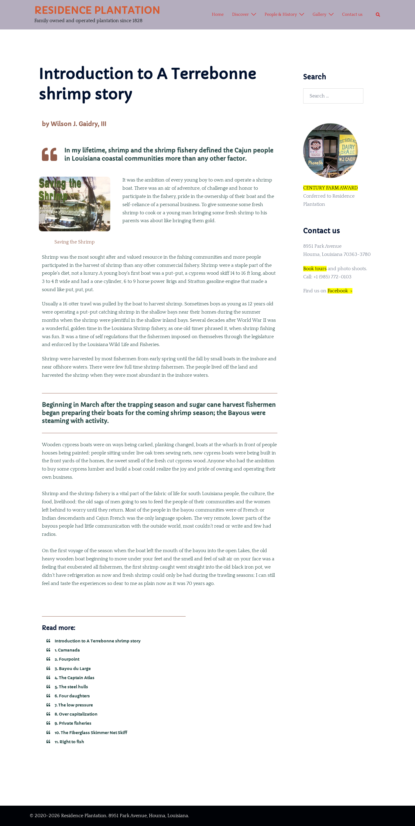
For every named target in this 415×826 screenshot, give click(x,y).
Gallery (319, 14)
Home (218, 14)
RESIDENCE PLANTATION (97, 10)
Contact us (352, 14)
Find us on (327, 291)
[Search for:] (333, 96)
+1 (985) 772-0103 (333, 277)
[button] (378, 14)
